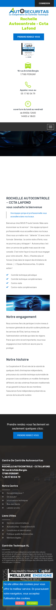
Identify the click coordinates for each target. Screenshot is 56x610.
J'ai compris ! (32, 603)
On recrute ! (12, 497)
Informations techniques (17, 500)
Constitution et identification (19, 530)
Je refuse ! (20, 603)
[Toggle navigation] (50, 127)
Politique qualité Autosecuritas (20, 534)
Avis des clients (13, 504)
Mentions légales (14, 538)
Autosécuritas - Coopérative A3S (21, 527)
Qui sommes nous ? (15, 493)
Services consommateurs (18, 523)
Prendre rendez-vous (28, 37)
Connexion (44, 3)
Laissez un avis (13, 508)
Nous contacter (38, 166)
